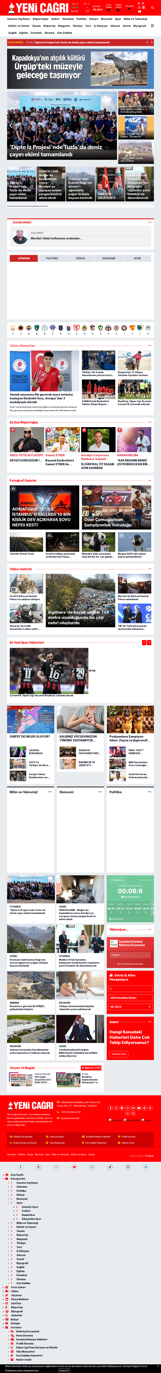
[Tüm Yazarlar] (149, 222)
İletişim (15, 1323)
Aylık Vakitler (117, 919)
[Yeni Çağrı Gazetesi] (38, 8)
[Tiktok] (144, 1108)
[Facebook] (110, 1108)
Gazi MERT (37, 233)
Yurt (88, 26)
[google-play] (131, 1120)
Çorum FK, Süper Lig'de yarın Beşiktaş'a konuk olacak (41, 695)
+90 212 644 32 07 (71, 1112)
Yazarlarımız (21, 222)
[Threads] (150, 1108)
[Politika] (149, 792)
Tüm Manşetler (57, 1143)
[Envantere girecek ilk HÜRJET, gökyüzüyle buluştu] (31, 985)
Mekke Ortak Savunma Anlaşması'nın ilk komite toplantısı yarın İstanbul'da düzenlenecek (79, 963)
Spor (118, 19)
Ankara (14, 1003)
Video (15, 1291)
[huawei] (147, 1120)
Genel (127, 26)
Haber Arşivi (128, 1143)
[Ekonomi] (99, 792)
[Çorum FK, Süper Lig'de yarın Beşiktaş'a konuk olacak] (49, 670)
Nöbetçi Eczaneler (23, 1136)
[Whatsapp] (127, 1113)
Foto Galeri (18, 1287)
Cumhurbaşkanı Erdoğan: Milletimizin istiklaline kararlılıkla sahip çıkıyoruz (78, 1053)
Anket (55, 19)
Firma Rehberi (19, 1299)
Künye (15, 1319)
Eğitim (23, 33)
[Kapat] (159, 1366)
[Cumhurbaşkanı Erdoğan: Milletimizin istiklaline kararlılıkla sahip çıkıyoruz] (80, 1029)
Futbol (25, 1211)
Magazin (64, 26)
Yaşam (36, 26)
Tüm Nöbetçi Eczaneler (131, 964)
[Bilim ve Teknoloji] (50, 792)
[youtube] (74, 1167)
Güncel (115, 26)
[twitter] (38, 1167)
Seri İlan (16, 1303)
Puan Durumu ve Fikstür (25, 1143)
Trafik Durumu (129, 1136)
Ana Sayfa (17, 1174)
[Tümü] (149, 422)
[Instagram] (127, 1108)
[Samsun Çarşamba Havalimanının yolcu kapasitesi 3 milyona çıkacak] (31, 1029)
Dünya (93, 19)
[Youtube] (139, 1108)
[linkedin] (146, 1167)
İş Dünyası (101, 26)
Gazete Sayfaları (18, 19)
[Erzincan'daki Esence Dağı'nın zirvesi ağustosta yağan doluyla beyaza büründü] (31, 939)
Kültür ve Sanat (18, 26)
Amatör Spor (29, 1207)
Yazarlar (16, 1295)
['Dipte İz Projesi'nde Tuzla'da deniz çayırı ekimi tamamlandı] (31, 889)
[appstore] (115, 1120)
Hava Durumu (57, 1136)
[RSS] (133, 1113)
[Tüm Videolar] (149, 569)
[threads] (128, 1167)
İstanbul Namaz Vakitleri (98, 1136)
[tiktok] (110, 1167)
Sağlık (12, 33)
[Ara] (152, 8)
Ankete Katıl (119, 1054)
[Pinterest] (122, 1108)
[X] (116, 1108)
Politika (81, 19)
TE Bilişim (149, 1156)
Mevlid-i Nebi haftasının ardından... (56, 238)
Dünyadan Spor (31, 1219)
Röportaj (49, 26)
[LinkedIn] (133, 1108)
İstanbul (36, 33)
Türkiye (78, 26)
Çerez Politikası (49, 1370)
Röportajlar (41, 19)
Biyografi (139, 26)
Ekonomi (106, 19)
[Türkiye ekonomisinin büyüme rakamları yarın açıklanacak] (80, 985)
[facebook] (20, 1167)
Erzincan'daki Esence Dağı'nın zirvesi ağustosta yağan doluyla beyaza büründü (29, 963)
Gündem (68, 19)
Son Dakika (64, 33)
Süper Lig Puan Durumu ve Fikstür (37, 1347)
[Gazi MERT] (20, 236)
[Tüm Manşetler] (149, 346)
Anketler (16, 1315)
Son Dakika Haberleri (95, 1143)
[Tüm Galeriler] (149, 480)
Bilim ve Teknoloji (135, 19)
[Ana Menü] (152, 26)
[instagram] (56, 1167)
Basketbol (28, 1215)
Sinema (49, 33)
